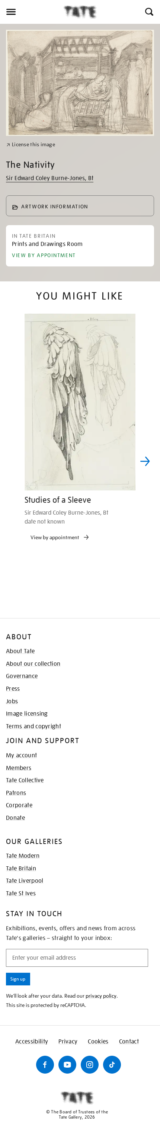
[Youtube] (67, 1065)
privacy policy (101, 995)
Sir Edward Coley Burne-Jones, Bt (49, 178)
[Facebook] (45, 1065)
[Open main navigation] (31, 11)
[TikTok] (112, 1065)
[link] (30, 144)
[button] (148, 12)
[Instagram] (90, 1065)
